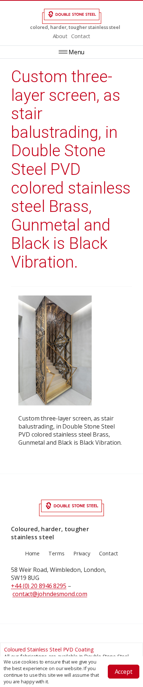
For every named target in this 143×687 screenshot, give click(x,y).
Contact (80, 36)
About (60, 36)
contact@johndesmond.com (49, 594)
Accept (123, 672)
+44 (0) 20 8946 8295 (38, 586)
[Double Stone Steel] (71, 16)
